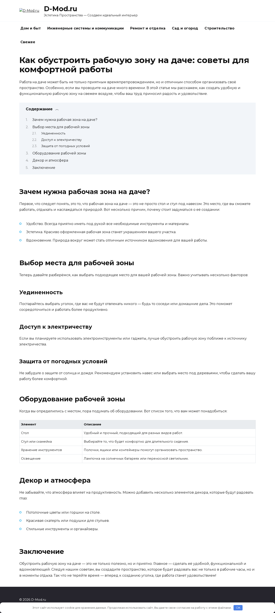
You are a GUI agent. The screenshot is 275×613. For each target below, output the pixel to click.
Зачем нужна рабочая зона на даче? (64, 120)
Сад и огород (185, 28)
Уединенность (53, 133)
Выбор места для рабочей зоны (61, 127)
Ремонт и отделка (147, 28)
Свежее (27, 42)
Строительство (219, 28)
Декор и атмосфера (50, 160)
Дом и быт (30, 28)
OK (238, 607)
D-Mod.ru (60, 9)
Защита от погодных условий (65, 146)
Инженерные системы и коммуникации (85, 28)
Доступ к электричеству (61, 140)
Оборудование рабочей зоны (59, 153)
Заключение (43, 168)
